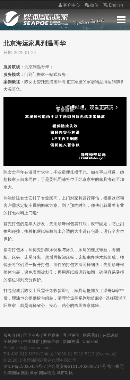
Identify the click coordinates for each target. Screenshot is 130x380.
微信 (94, 5)
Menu (121, 20)
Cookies (90, 341)
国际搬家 (29, 372)
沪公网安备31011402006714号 (76, 366)
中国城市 (31, 341)
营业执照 (115, 366)
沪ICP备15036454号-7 (24, 366)
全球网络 (11, 341)
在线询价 (110, 335)
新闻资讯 (71, 341)
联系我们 (91, 335)
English (116, 5)
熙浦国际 (11, 372)
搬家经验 (51, 341)
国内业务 (31, 335)
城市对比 (65, 372)
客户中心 (71, 5)
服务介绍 (11, 335)
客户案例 (51, 335)
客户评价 (71, 335)
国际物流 (47, 372)
